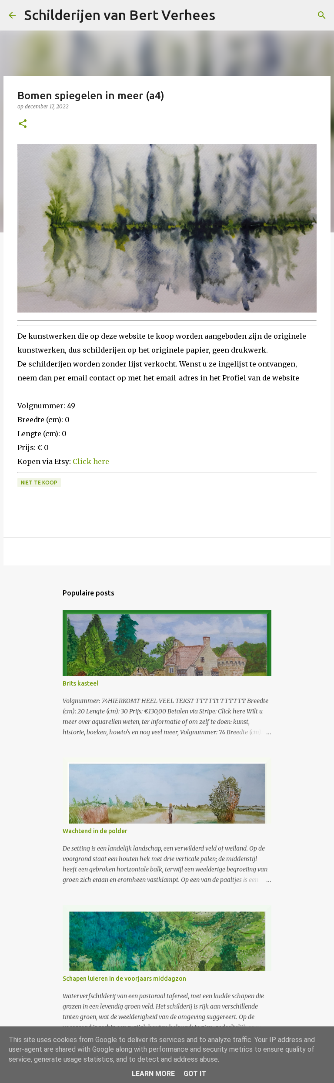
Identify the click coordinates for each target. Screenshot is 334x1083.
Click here (91, 461)
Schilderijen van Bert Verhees (119, 15)
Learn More (153, 1074)
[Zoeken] (227, 15)
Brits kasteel (80, 683)
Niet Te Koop (39, 482)
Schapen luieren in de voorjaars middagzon (124, 978)
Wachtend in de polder (95, 830)
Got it (195, 1074)
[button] (22, 124)
